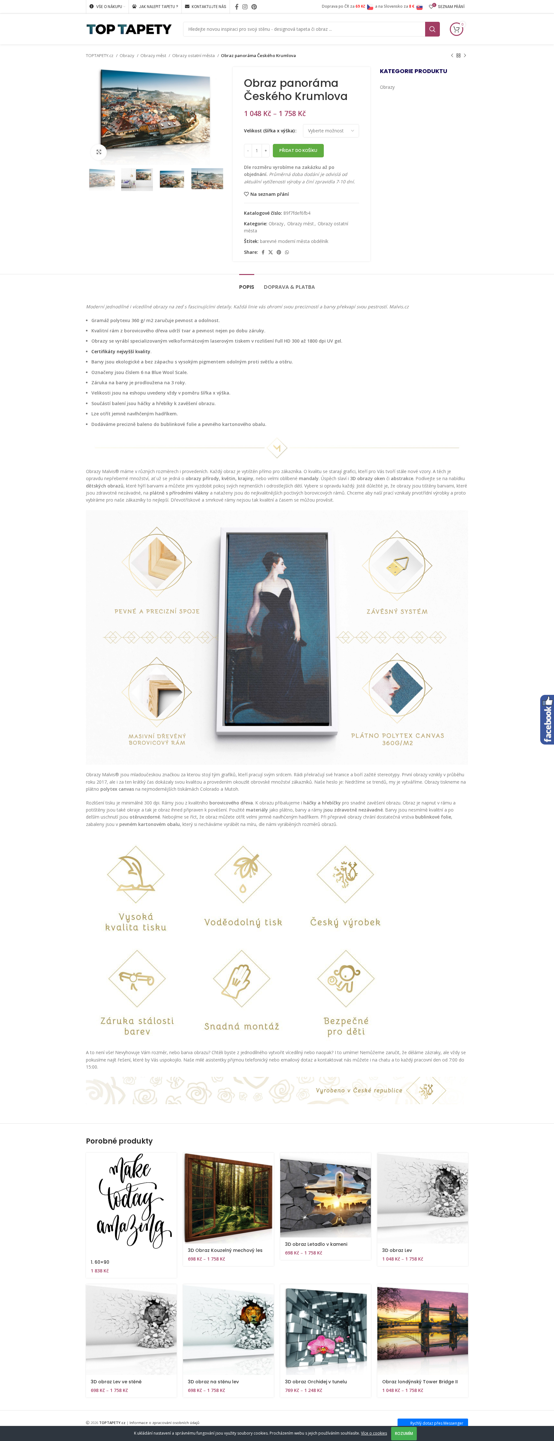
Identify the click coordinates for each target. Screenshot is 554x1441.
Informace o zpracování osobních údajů (164, 1422)
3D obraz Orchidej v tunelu (316, 1382)
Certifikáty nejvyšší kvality (120, 351)
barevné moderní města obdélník (294, 241)
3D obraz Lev (397, 1250)
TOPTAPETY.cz (100, 55)
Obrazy (127, 55)
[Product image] (228, 1198)
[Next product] (465, 56)
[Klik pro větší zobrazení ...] (99, 152)
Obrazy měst (153, 55)
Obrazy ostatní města (194, 55)
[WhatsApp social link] (287, 252)
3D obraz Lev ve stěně (116, 1382)
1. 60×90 (100, 1262)
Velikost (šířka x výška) (269, 131)
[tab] (246, 284)
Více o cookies (374, 1433)
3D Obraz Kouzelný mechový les (225, 1250)
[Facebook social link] (236, 7)
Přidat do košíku (298, 150)
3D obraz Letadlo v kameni (316, 1244)
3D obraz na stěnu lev (213, 1382)
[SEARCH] (432, 29)
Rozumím (404, 1433)
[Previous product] (452, 56)
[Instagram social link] (244, 7)
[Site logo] (129, 28)
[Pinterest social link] (254, 7)
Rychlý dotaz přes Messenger (436, 1423)
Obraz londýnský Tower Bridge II (420, 1382)
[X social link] (270, 252)
